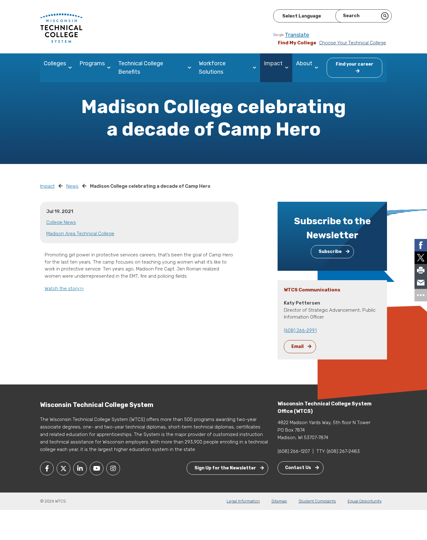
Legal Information (243, 501)
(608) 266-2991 (300, 330)
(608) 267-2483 (343, 451)
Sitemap (279, 501)
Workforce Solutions (212, 67)
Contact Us (298, 467)
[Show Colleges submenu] (71, 67)
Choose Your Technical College (352, 43)
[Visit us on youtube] (96, 468)
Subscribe (331, 251)
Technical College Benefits (140, 67)
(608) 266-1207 (294, 451)
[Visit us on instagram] (113, 468)
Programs (92, 63)
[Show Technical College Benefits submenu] (191, 67)
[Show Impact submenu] (288, 67)
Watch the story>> (64, 288)
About (304, 63)
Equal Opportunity (365, 501)
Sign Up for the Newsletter (225, 468)
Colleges (55, 63)
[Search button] (385, 16)
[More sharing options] (420, 295)
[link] (420, 245)
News (72, 186)
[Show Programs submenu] (110, 67)
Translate (297, 35)
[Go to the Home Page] (61, 28)
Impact (273, 63)
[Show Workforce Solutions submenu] (256, 67)
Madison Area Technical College (80, 233)
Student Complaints (317, 501)
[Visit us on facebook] (47, 468)
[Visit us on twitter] (63, 468)
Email (297, 346)
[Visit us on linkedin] (80, 468)
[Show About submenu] (318, 67)
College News (61, 222)
